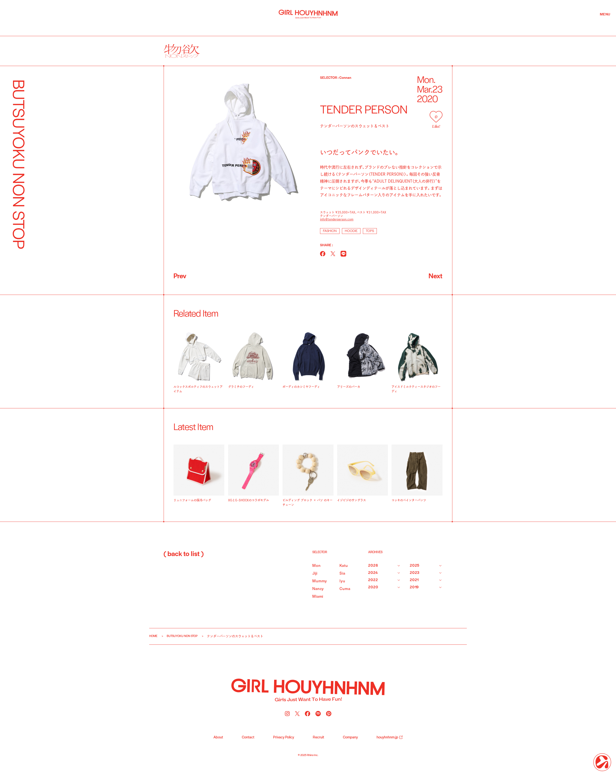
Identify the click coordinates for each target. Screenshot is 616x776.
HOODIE (351, 231)
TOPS (370, 231)
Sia (342, 573)
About (218, 737)
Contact (248, 737)
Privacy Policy (283, 737)
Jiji (314, 573)
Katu (344, 566)
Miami (317, 597)
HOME (153, 636)
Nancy (318, 589)
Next (436, 276)
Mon (316, 566)
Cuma (345, 589)
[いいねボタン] (436, 117)
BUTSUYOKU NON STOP (182, 636)
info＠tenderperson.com (336, 219)
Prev (179, 276)
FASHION (330, 231)
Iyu (342, 581)
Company (350, 737)
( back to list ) (184, 554)
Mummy (319, 581)
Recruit (318, 737)
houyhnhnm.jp (387, 737)
